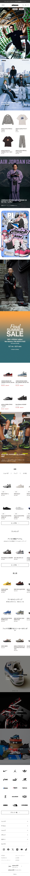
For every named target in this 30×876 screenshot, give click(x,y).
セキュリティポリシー (20, 855)
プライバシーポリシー (5, 860)
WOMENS (15, 9)
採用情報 (17, 860)
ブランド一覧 (13, 812)
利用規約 (3, 855)
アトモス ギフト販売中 (15, 1)
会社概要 (17, 857)
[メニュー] (3, 5)
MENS (8, 9)
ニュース (3, 844)
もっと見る (14, 523)
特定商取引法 (4, 857)
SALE (21, 9)
